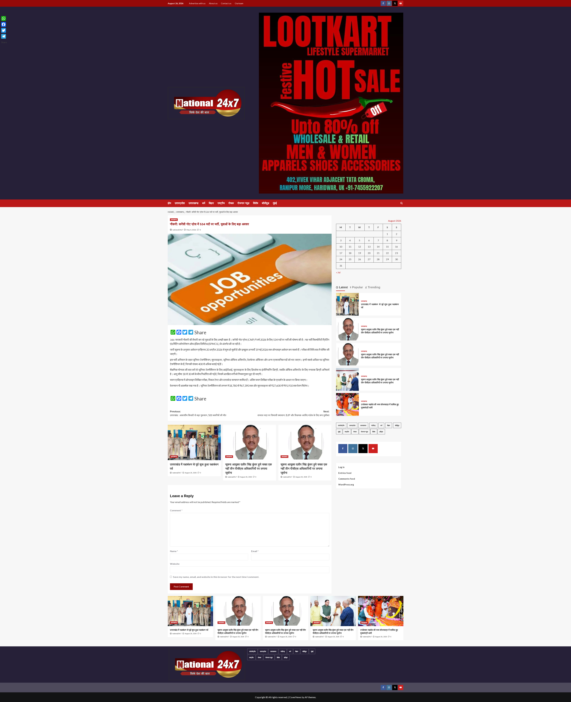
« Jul (338, 272)
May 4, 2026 (191, 230)
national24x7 (177, 230)
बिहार (211, 203)
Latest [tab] (343, 287)
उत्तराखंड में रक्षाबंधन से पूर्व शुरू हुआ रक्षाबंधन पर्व (189, 630)
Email (255, 551)
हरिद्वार (381, 431)
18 (350, 253)
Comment (176, 510)
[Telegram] (4, 36)
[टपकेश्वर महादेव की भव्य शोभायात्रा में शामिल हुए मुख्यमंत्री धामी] (347, 404)
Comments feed (346, 478)
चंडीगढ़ (373, 425)
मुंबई (275, 203)
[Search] (401, 203)
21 (378, 253)
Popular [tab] (357, 287)
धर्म (203, 203)
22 (387, 253)
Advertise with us (197, 3)
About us (213, 3)
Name (174, 551)
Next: (293, 413)
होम (169, 203)
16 (396, 246)
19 (359, 253)
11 (350, 246)
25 (350, 259)
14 (378, 246)
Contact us (226, 3)
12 (359, 246)
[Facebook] (4, 24)
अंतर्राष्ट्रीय (341, 425)
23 (396, 253)
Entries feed (344, 472)
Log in (341, 467)
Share (200, 332)
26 (359, 259)
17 (340, 253)
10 (340, 246)
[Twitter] (4, 30)
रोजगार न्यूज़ (243, 203)
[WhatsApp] (4, 18)
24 (340, 259)
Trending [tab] (373, 287)
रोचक (231, 203)
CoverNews (295, 697)
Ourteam (239, 3)
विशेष (255, 203)
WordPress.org (346, 484)
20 (369, 253)
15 (387, 246)
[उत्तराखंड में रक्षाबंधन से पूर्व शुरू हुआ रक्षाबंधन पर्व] (194, 442)
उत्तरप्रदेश (180, 203)
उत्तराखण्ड (193, 203)
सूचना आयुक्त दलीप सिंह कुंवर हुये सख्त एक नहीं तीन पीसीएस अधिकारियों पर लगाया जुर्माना (248, 468)
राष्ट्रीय (221, 203)
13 (369, 246)
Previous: (198, 413)
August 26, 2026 (191, 473)
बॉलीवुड (265, 203)
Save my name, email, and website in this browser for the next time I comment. (216, 576)
